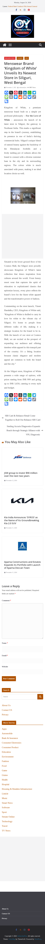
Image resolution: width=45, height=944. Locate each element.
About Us (6, 705)
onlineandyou (22, 87)
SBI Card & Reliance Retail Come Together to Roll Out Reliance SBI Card (22, 417)
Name (5, 643)
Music (4, 798)
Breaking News (10, 58)
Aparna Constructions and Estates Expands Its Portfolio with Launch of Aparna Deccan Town (22, 564)
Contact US (7, 710)
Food (4, 766)
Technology (7, 821)
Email (5, 656)
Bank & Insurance (10, 738)
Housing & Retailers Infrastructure (17, 789)
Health (5, 780)
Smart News (7, 803)
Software (6, 807)
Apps (4, 729)
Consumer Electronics (11, 742)
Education (6, 752)
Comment (6, 600)
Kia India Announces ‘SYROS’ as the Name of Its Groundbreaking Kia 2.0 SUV (21, 520)
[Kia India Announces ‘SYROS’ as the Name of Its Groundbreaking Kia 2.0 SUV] (22, 491)
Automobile (7, 733)
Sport (4, 812)
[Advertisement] (22, 236)
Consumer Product (10, 747)
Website (5, 667)
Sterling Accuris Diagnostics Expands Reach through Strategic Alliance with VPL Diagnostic (23, 430)
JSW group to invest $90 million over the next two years (20, 474)
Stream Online (8, 817)
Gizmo (5, 775)
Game (4, 770)
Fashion (20, 58)
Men (26, 58)
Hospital (5, 784)
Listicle (5, 793)
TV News (6, 830)
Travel (4, 826)
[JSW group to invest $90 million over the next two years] (22, 449)
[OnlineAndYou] (4, 45)
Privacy (5, 714)
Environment (8, 756)
